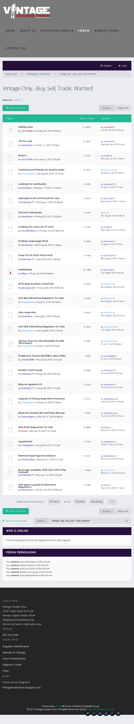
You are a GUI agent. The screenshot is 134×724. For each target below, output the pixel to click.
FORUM (84, 31)
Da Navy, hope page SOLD (33, 241)
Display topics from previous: (30, 501)
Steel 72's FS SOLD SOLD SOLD (35, 255)
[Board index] (27, 10)
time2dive (26, 187)
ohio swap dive (27, 312)
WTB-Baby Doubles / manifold (35, 284)
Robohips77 (109, 184)
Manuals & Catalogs (14, 652)
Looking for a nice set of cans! (36, 227)
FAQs (6, 670)
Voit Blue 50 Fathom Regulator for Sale (41, 298)
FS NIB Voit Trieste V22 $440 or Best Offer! (42, 356)
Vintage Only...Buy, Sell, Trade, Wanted (77, 74)
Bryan (24, 430)
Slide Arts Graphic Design (100, 709)
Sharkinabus (28, 459)
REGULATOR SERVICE (57, 31)
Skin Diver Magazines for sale (35, 427)
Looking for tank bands (32, 184)
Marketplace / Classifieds (38, 74)
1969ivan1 (18, 100)
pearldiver (26, 316)
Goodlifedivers (29, 230)
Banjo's (22, 155)
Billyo (24, 273)
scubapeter (27, 445)
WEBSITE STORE (106, 31)
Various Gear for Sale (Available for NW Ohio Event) (41, 342)
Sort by (67, 501)
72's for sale (25, 141)
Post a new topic (17, 107)
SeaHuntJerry (110, 398)
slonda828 (26, 130)
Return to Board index (16, 520)
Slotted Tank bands (30, 212)
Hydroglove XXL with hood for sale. (39, 198)
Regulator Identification (16, 646)
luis (105, 212)
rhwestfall (108, 141)
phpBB (58, 706)
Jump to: (41, 520)
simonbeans (28, 173)
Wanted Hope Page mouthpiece (37, 456)
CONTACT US (16, 48)
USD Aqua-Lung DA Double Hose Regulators (37, 486)
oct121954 (26, 159)
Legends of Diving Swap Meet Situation (41, 398)
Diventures (27, 489)
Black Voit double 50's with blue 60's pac (41, 413)
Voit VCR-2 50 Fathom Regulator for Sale (41, 326)
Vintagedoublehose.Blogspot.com (22, 687)
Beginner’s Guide (12, 664)
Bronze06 (108, 198)
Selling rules (25, 127)
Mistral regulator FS (30, 384)
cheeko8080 (27, 359)
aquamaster (25, 441)
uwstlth (107, 155)
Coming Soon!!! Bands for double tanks (41, 170)
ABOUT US (28, 31)
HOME (10, 31)
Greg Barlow (28, 302)
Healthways (25, 269)
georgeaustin (28, 287)
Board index (11, 74)
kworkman (27, 145)
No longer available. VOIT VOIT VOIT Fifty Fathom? (42, 471)
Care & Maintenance (14, 658)
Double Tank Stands (30, 370)
